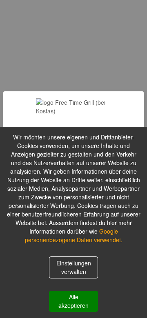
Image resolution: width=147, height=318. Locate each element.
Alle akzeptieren (73, 301)
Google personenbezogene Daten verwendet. (73, 235)
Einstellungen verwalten (73, 267)
